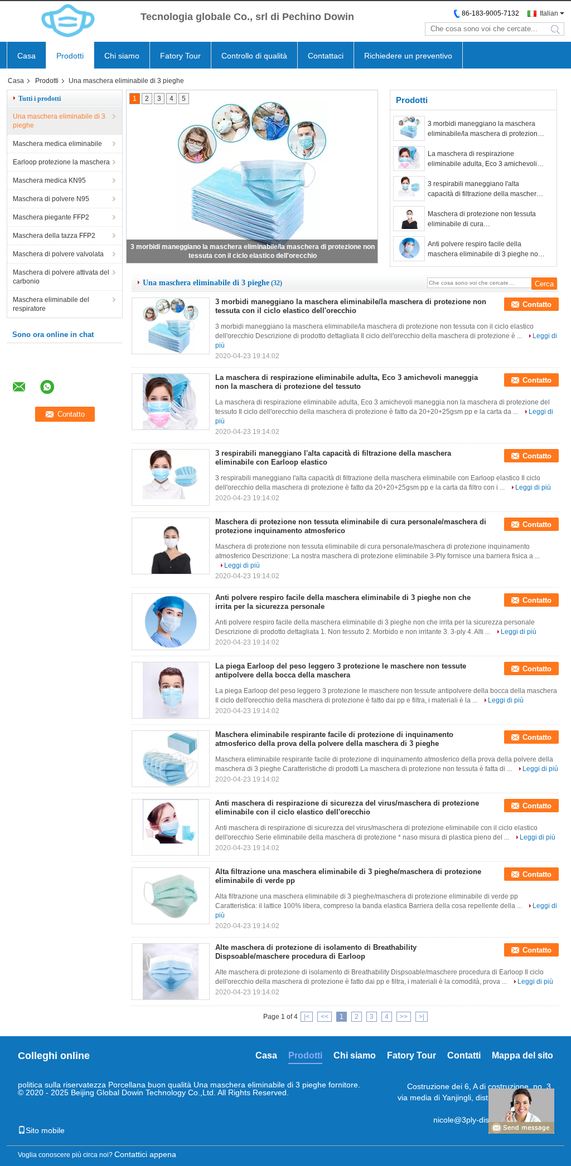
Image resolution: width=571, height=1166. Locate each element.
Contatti (464, 1055)
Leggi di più (533, 487)
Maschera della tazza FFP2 (54, 236)
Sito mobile (45, 1130)
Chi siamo (121, 55)
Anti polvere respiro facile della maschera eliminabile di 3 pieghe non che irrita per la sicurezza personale (485, 249)
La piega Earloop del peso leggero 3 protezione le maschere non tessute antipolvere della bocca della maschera (340, 670)
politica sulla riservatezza (62, 1084)
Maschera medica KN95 (49, 180)
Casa (26, 55)
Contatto (536, 304)
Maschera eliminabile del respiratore (51, 304)
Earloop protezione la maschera (61, 162)
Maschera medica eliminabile (57, 144)
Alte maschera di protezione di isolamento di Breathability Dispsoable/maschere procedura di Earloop (316, 951)
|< (306, 1017)
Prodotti (70, 55)
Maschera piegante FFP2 (51, 217)
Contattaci (325, 55)
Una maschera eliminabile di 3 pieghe (59, 121)
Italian (549, 13)
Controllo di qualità (254, 55)
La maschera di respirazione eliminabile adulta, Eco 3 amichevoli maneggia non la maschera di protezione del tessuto (482, 159)
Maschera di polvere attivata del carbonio (61, 277)
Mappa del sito (522, 1055)
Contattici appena (145, 1154)
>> (404, 1017)
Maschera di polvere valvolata (58, 254)
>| (421, 1017)
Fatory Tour (180, 55)
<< (324, 1017)
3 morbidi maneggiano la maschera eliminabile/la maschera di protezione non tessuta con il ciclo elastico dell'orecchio (484, 129)
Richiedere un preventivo (408, 55)
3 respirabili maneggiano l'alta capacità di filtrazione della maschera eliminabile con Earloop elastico (484, 189)
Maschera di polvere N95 (51, 199)
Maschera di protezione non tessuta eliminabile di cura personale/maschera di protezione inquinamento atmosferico (482, 219)
